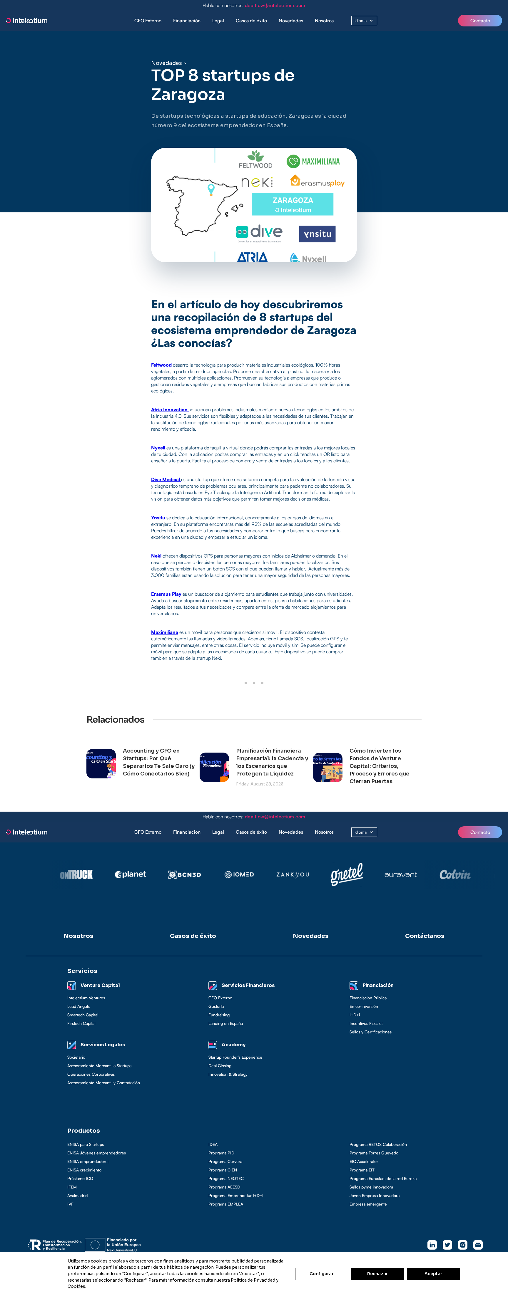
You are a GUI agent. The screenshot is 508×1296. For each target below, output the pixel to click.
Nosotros (324, 20)
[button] (186, 21)
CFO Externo (147, 20)
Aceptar (433, 1273)
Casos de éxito (251, 20)
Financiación (186, 20)
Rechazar (377, 1273)
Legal (218, 20)
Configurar (321, 1273)
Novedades (291, 20)
